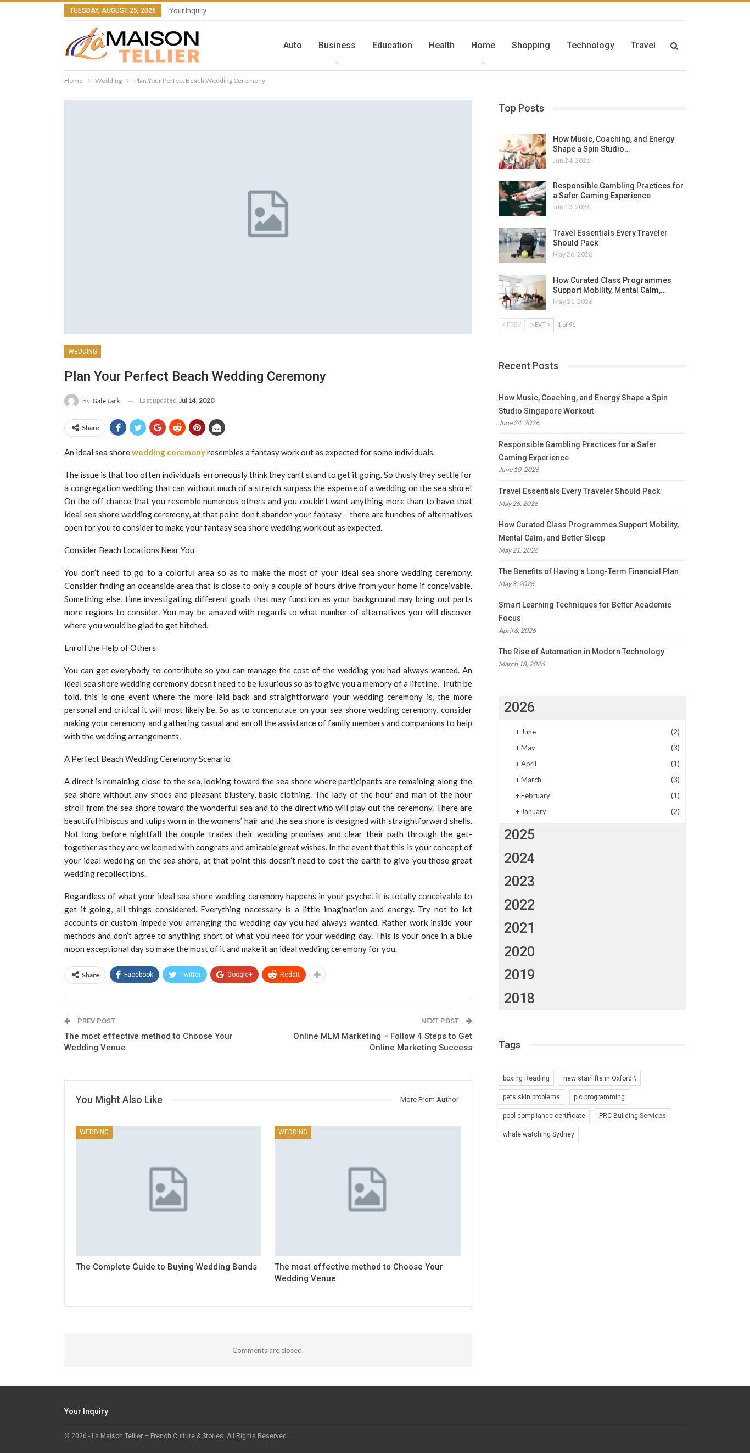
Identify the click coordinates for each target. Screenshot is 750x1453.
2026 (519, 707)
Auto (292, 45)
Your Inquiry (188, 11)
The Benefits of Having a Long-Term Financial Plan (589, 571)
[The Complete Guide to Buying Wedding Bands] (168, 1191)
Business (337, 45)
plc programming (599, 1097)
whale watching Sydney (538, 1134)
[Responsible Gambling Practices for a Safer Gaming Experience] (522, 198)
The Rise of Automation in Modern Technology (581, 651)
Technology (590, 45)
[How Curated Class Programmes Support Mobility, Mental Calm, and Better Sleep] (522, 292)
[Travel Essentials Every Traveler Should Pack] (522, 245)
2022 (519, 905)
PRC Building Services (632, 1116)
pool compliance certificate (544, 1116)
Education (392, 45)
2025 (519, 835)
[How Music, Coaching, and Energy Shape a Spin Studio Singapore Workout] (522, 151)
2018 (519, 998)
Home (483, 45)
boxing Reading (526, 1078)
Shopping (531, 45)
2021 (519, 928)
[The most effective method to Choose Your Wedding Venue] (367, 1191)
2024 (519, 858)
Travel (643, 45)
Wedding (82, 351)
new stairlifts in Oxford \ (599, 1078)
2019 (519, 975)
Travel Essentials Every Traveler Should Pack (579, 491)
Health (442, 45)
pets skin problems (531, 1097)
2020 (519, 952)
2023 (519, 881)
